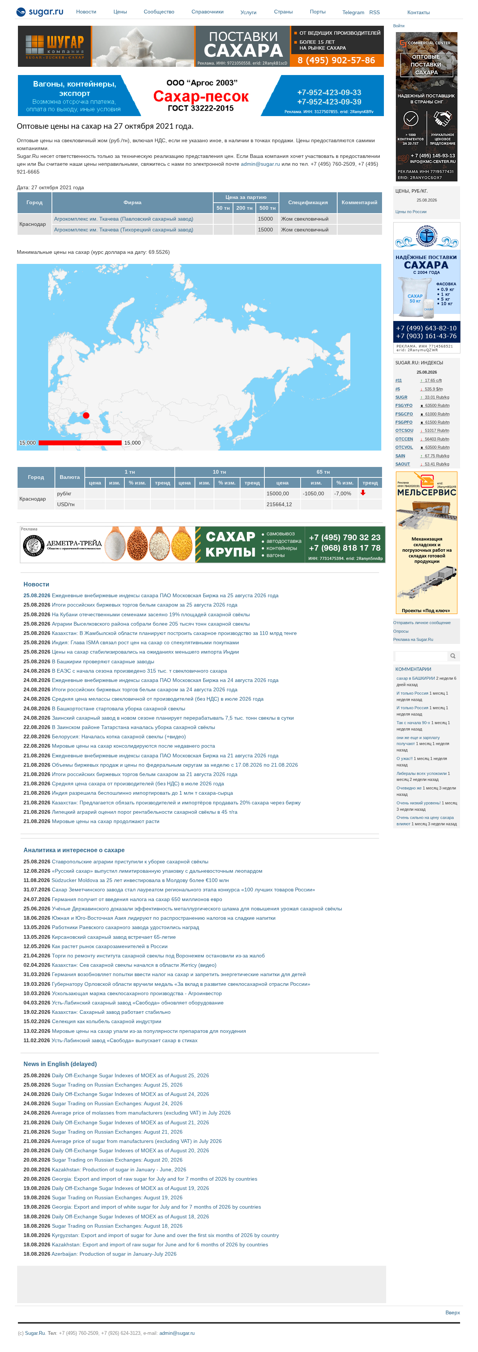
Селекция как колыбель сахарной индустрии (106, 1021)
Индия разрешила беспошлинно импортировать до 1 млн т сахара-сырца (142, 793)
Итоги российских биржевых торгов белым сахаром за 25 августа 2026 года (145, 605)
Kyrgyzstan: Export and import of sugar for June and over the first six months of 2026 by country (165, 1235)
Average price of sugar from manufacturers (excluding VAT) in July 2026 (137, 1141)
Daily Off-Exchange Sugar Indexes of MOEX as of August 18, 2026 (130, 1216)
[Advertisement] (201, 1284)
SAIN (400, 456)
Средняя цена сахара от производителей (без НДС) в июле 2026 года (138, 783)
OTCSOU (404, 430)
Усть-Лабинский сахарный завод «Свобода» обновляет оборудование (138, 1003)
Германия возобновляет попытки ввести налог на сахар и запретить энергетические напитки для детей (179, 974)
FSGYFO (404, 405)
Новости (86, 11)
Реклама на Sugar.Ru (413, 639)
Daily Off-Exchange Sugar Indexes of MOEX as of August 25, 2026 (130, 1075)
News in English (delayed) (60, 1063)
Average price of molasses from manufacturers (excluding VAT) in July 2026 (141, 1113)
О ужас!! (405, 758)
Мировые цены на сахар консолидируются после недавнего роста (133, 746)
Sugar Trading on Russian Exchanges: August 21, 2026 (117, 1132)
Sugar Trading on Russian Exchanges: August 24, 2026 (117, 1103)
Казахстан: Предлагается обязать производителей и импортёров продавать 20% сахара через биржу (176, 803)
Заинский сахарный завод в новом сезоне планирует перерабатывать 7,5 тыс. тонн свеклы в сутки (173, 718)
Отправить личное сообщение (422, 622)
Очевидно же (409, 788)
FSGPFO (404, 422)
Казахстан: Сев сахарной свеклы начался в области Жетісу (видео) (134, 965)
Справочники (208, 11)
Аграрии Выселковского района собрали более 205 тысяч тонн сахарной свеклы (151, 624)
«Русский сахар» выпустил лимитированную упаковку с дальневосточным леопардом (157, 871)
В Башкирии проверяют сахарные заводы (103, 661)
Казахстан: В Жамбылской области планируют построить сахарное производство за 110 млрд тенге (174, 633)
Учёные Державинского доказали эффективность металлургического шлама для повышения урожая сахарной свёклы (197, 909)
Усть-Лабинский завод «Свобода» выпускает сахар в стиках (125, 1040)
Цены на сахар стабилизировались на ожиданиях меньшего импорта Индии (145, 652)
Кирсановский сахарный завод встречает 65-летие (114, 937)
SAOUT (402, 464)
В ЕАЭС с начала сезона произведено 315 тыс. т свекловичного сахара (139, 671)
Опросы (401, 631)
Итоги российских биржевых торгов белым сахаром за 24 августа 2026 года (145, 689)
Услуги (248, 12)
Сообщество (159, 11)
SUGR (401, 397)
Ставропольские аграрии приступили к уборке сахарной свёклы (130, 862)
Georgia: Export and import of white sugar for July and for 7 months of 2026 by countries (156, 1207)
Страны (283, 11)
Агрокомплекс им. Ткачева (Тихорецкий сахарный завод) (123, 230)
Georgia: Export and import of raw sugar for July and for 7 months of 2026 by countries (154, 1179)
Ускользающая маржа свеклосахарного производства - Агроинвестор (137, 993)
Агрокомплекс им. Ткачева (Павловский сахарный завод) (123, 219)
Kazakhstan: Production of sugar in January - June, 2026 (119, 1169)
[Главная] (40, 13)
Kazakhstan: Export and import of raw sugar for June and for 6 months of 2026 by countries (160, 1244)
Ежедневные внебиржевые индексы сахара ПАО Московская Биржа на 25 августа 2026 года (165, 595)
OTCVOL (404, 447)
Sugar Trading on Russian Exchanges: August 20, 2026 (117, 1160)
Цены (120, 11)
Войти (398, 26)
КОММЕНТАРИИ (413, 669)
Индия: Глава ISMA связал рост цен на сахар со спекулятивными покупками (145, 642)
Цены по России (410, 211)
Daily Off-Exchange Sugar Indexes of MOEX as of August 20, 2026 (130, 1150)
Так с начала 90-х (413, 722)
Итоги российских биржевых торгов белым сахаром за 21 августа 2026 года (145, 774)
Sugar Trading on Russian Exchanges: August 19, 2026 (117, 1197)
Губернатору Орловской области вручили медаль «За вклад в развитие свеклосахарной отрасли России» (181, 984)
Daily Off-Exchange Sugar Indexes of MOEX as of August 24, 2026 (130, 1094)
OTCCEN (404, 439)
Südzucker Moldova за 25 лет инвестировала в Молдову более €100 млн (140, 880)
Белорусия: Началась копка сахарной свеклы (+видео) (119, 736)
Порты (318, 11)
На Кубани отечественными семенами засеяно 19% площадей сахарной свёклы (151, 614)
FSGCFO (404, 414)
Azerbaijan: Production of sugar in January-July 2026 (114, 1254)
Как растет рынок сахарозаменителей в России (110, 946)
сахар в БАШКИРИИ (416, 678)
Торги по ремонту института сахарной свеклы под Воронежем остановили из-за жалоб (158, 956)
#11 (398, 380)
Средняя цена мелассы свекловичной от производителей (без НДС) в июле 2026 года (158, 699)
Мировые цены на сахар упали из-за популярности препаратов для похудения (149, 1031)
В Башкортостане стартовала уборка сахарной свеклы (118, 708)
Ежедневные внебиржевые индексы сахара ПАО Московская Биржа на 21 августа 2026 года (165, 755)
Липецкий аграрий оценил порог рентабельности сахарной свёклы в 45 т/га (145, 812)
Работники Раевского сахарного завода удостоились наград (125, 927)
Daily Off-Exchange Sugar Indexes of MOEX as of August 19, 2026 (130, 1188)
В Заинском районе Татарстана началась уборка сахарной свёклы (133, 727)
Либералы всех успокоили (422, 773)
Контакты (418, 12)
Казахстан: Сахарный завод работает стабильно (111, 1012)
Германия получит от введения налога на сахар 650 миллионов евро (137, 899)
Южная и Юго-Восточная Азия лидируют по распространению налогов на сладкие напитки (164, 918)
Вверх (453, 1312)
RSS (374, 12)
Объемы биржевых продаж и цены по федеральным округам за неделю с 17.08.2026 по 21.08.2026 (175, 765)
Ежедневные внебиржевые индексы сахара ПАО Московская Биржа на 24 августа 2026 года (165, 680)
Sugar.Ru (35, 1333)
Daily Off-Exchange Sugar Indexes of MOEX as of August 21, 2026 (130, 1122)
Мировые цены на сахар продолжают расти (105, 821)
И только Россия (412, 693)
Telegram (353, 12)
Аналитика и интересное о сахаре (74, 850)
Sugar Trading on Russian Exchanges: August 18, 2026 (117, 1226)
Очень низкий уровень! (419, 803)
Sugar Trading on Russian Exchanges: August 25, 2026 (117, 1085)
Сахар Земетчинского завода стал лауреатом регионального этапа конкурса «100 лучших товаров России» (183, 889)
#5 (397, 389)
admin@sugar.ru (260, 164)
